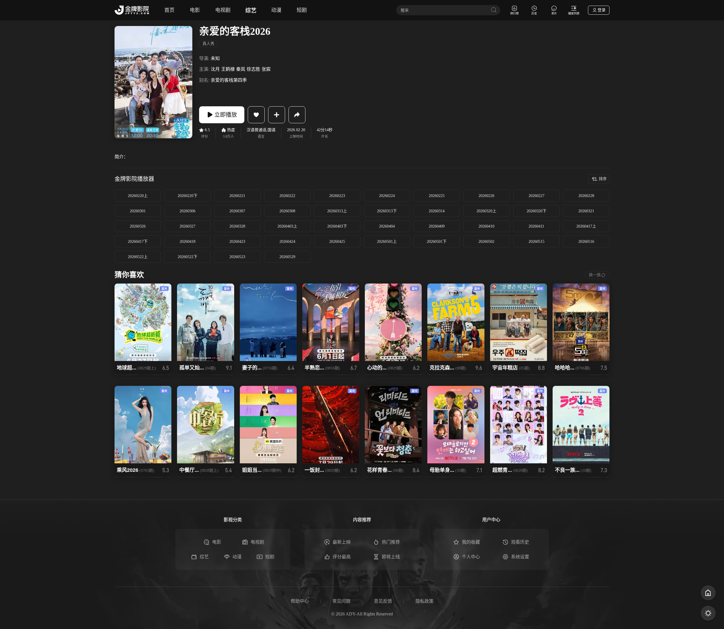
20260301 (138, 211)
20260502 (486, 241)
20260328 (237, 226)
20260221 (237, 196)
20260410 (486, 226)
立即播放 (225, 115)
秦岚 (240, 69)
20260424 (287, 241)
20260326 (138, 226)
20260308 (287, 211)
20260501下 (437, 241)
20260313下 (387, 211)
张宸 (266, 69)
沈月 (215, 69)
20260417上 (586, 226)
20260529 (287, 257)
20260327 (187, 226)
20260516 (586, 241)
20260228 (586, 196)
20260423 (237, 241)
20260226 (486, 196)
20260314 (437, 211)
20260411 (536, 226)
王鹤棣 (228, 69)
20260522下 (187, 257)
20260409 (437, 226)
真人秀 (208, 44)
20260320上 (486, 211)
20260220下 (187, 196)
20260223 (337, 196)
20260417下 (138, 241)
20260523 (237, 257)
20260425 (337, 241)
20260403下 (337, 226)
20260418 (187, 241)
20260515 (536, 241)
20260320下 (536, 211)
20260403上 (287, 226)
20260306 (187, 211)
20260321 (586, 211)
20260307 (237, 211)
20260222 (287, 196)
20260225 (437, 196)
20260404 (387, 226)
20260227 (536, 196)
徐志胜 (253, 69)
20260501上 (387, 241)
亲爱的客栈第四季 (229, 80)
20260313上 (337, 211)
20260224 (387, 196)
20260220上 (138, 196)
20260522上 (138, 257)
